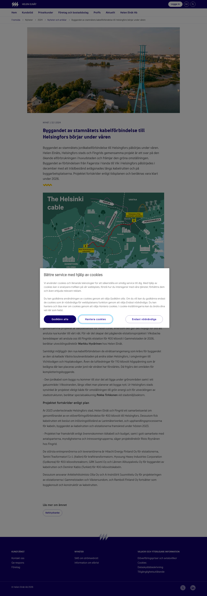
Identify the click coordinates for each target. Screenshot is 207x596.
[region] (104, 298)
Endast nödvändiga (144, 319)
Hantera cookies (95, 319)
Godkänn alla (60, 319)
